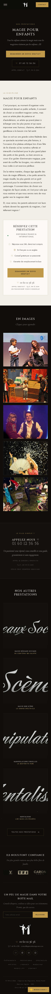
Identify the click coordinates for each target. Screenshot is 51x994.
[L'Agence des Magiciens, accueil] (25, 5)
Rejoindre (40, 915)
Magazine (38, 964)
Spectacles (41, 960)
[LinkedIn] (35, 952)
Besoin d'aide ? (38, 989)
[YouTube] (28, 952)
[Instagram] (22, 952)
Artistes (12, 964)
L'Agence (24, 964)
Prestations (26, 960)
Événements (10, 960)
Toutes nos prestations (24, 832)
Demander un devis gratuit (25, 54)
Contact (42, 5)
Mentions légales (23, 984)
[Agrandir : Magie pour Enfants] (25, 350)
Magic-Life (19, 968)
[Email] (15, 952)
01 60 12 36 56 (27, 63)
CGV (32, 984)
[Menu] (5, 5)
